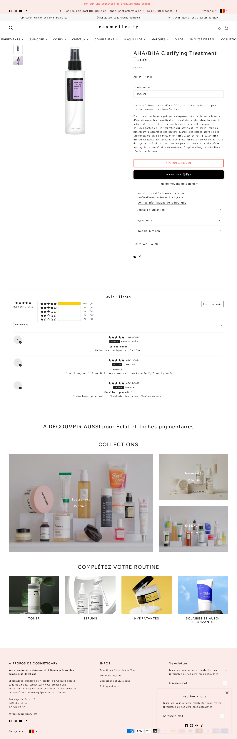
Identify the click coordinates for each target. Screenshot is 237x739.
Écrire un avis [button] (212, 304)
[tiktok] (26, 10)
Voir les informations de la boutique (162, 202)
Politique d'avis (109, 686)
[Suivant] (176, 11)
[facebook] (10, 10)
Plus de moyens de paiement (178, 183)
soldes (146, 3)
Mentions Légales (110, 675)
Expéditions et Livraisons (115, 680)
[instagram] (15, 10)
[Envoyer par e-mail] (135, 256)
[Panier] (226, 28)
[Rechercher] (11, 28)
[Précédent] (60, 11)
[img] (117, 337)
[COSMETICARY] (118, 27)
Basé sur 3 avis (23, 306)
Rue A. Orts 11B (174, 193)
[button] (140, 256)
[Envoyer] (221, 715)
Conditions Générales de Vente (118, 670)
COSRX (137, 67)
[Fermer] (227, 693)
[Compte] (219, 28)
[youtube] (20, 10)
